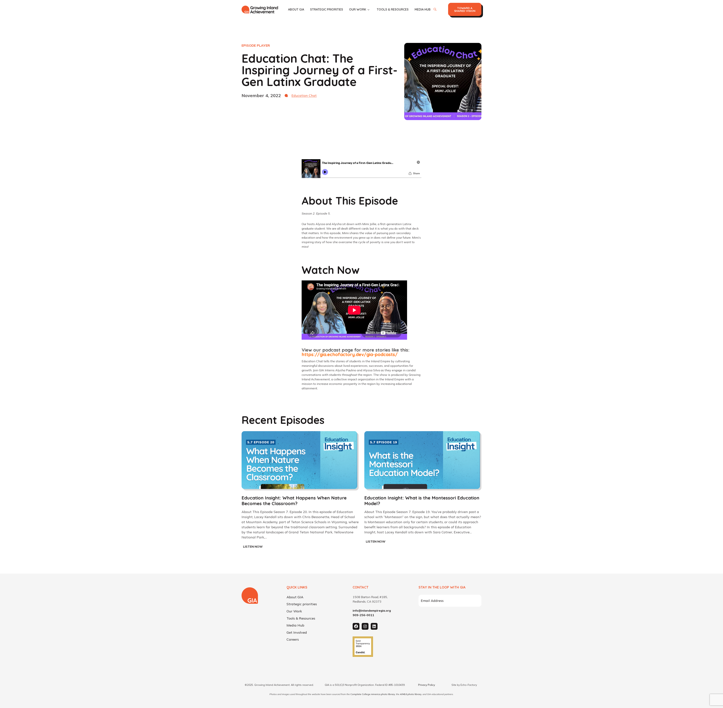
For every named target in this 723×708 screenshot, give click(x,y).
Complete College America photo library (372, 694)
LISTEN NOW (253, 547)
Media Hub (423, 9)
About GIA (296, 9)
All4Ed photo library (410, 694)
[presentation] (299, 460)
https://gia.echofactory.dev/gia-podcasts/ (350, 354)
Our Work (357, 9)
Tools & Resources (393, 9)
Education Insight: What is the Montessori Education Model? (421, 500)
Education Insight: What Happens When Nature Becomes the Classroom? (294, 500)
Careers (293, 640)
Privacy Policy (426, 685)
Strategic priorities (326, 9)
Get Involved (297, 632)
